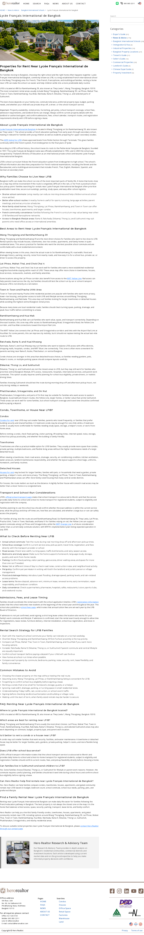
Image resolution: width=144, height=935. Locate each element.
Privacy (125, 930)
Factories (63, 915)
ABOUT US (67, 3)
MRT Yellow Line (74, 278)
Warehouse (64, 918)
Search (113, 16)
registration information (88, 602)
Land (61, 922)
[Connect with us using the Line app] (117, 3)
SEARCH (37, 3)
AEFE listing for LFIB (13, 140)
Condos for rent (7, 420)
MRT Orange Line (64, 524)
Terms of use (136, 930)
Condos (62, 901)
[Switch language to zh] (140, 924)
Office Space (65, 908)
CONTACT (81, 3)
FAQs (46, 3)
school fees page (28, 607)
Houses (62, 905)
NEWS (56, 3)
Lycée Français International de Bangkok (18, 129)
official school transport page (19, 497)
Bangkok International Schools (32, 10)
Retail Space (64, 911)
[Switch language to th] (136, 924)
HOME (26, 3)
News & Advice (13, 10)
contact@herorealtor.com (17, 923)
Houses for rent (7, 472)
